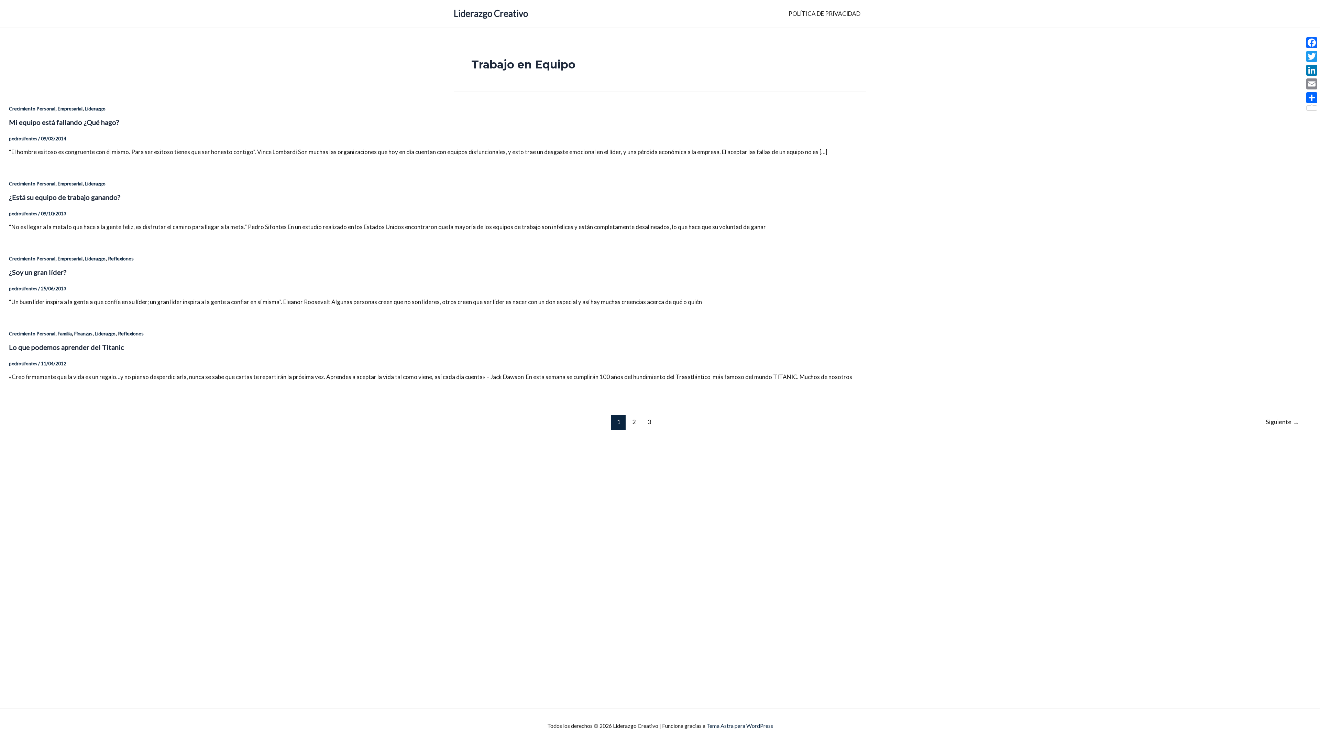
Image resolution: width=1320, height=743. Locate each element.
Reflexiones (121, 258)
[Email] (1312, 84)
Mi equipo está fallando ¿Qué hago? (64, 122)
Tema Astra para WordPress (739, 725)
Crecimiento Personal (32, 108)
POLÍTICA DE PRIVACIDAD (824, 13)
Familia (65, 333)
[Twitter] (1312, 56)
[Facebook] (1312, 43)
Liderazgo (95, 108)
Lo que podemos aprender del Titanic (66, 347)
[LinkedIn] (1312, 70)
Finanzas (83, 333)
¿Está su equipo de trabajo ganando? (64, 197)
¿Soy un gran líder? (37, 272)
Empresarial (70, 108)
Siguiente (1282, 422)
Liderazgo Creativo (491, 13)
